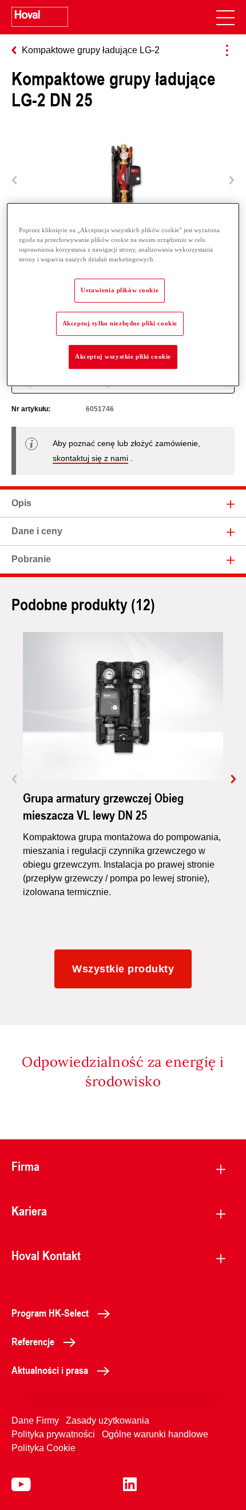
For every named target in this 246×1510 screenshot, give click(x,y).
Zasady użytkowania (107, 1420)
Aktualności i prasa (49, 1369)
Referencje (32, 1341)
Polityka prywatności (53, 1434)
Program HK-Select (50, 1312)
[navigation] (225, 17)
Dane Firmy (35, 1420)
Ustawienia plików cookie (119, 290)
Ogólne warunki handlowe (155, 1434)
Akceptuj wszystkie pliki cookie (123, 356)
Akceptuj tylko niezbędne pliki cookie (119, 323)
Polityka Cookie (43, 1448)
